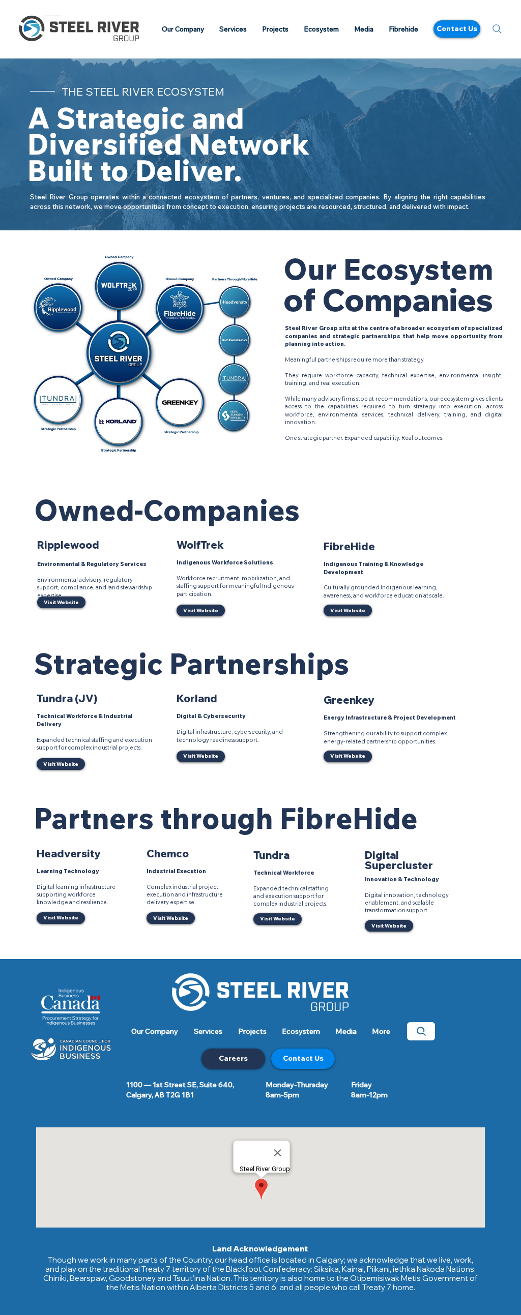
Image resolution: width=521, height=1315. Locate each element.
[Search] (497, 29)
